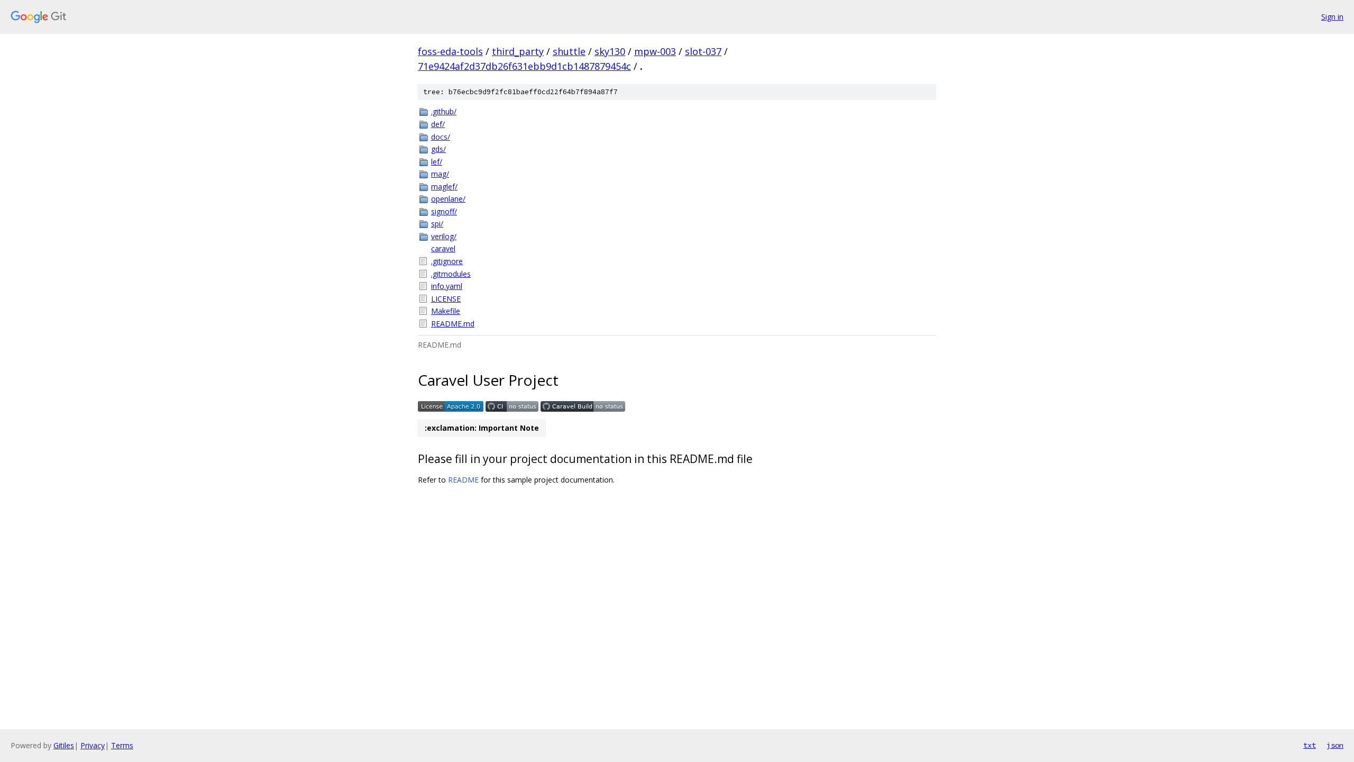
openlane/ (448, 199)
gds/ (438, 149)
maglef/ (444, 187)
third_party (518, 51)
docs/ (440, 137)
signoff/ (444, 211)
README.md (452, 324)
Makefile (445, 311)
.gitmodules (451, 274)
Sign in (1332, 17)
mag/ (440, 174)
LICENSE (446, 299)
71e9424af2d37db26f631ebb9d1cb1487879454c (524, 66)
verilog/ (443, 236)
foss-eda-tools (450, 51)
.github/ (443, 111)
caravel (443, 248)
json (1334, 745)
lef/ (436, 162)
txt (1309, 745)
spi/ (437, 224)
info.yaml (446, 286)
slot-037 (703, 51)
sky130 (609, 51)
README (463, 480)
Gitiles (63, 745)
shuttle (569, 51)
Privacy (92, 745)
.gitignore (447, 261)
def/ (438, 124)
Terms (122, 745)
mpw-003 (655, 51)
